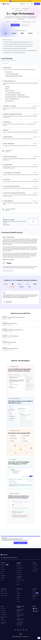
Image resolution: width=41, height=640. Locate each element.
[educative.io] (6, 4)
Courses (17, 8)
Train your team (20, 542)
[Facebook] (15, 630)
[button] (1, 4)
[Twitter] (21, 630)
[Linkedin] (18, 630)
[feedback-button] (39, 638)
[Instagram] (26, 630)
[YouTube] (23, 630)
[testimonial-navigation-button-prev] (1, 298)
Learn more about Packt (7, 270)
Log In (31, 3)
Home (13, 8)
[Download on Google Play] (36, 611)
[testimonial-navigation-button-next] (39, 298)
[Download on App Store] (36, 609)
